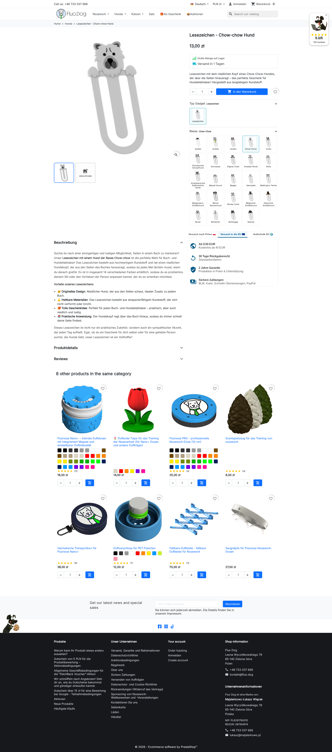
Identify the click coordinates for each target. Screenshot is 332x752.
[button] (237, 4)
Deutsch (200, 4)
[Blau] (65, 467)
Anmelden (174, 655)
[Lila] (76, 467)
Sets (151, 14)
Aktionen (59, 699)
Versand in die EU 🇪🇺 (232, 234)
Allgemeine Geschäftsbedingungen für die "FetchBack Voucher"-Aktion (78, 672)
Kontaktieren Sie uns (124, 702)
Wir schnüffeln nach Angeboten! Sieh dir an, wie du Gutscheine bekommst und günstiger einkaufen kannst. (78, 682)
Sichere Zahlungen (123, 674)
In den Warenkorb (242, 92)
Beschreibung (65, 242)
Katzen (136, 14)
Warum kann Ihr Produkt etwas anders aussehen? (79, 652)
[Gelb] (59, 461)
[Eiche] (65, 456)
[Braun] (104, 450)
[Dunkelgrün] (82, 461)
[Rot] (87, 456)
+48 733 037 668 (241, 669)
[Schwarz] (59, 450)
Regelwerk (118, 665)
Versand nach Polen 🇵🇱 (202, 234)
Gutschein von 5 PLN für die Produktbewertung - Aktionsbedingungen (72, 662)
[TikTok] (172, 626)
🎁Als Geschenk (170, 14)
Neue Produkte (63, 703)
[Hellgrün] (160, 553)
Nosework (100, 14)
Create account (178, 660)
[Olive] (70, 461)
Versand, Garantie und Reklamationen (135, 650)
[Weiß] (93, 450)
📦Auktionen (195, 14)
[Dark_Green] (87, 461)
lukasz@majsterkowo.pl (245, 735)
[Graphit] (70, 450)
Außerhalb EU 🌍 (263, 234)
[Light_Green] (93, 461)
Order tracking (177, 650)
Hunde (119, 14)
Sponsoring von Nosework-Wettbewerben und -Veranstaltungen (134, 695)
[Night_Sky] (104, 461)
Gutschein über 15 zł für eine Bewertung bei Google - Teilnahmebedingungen (80, 692)
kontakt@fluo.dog (241, 674)
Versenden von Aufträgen (127, 679)
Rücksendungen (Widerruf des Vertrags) (137, 689)
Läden (115, 712)
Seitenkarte (118, 707)
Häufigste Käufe (64, 708)
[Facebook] (160, 626)
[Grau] (82, 450)
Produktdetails (66, 348)
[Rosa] (115, 559)
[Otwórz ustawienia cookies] (11, 624)
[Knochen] (76, 456)
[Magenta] (87, 467)
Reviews (61, 359)
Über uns (117, 670)
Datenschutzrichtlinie (124, 655)
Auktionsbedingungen (125, 660)
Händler (116, 717)
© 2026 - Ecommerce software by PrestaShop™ (166, 747)
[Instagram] (166, 626)
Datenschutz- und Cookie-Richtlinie (134, 684)
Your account (176, 641)
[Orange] (98, 456)
